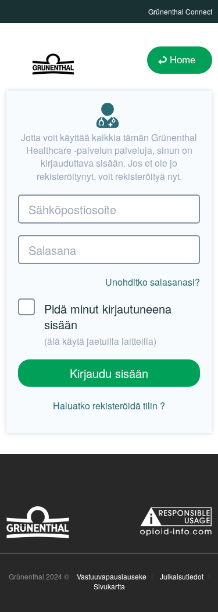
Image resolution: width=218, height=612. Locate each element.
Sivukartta (109, 586)
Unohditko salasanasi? (152, 282)
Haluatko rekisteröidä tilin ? (109, 405)
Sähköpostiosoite (72, 209)
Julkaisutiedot (181, 576)
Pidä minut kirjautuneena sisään (107, 324)
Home (182, 60)
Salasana (52, 250)
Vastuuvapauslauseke (111, 576)
